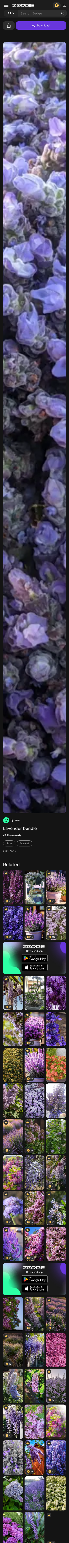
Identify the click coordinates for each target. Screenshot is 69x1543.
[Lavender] (56, 1100)
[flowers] (34, 1350)
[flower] (34, 993)
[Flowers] (13, 1029)
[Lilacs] (34, 1422)
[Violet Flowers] (56, 993)
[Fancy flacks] (13, 1172)
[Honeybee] (56, 1029)
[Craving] (34, 1386)
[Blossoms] (56, 1065)
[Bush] (56, 1493)
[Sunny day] (56, 1422)
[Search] (62, 13)
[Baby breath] (34, 1100)
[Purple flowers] (13, 1386)
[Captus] (34, 887)
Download (43, 25)
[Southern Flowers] (56, 1244)
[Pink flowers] (56, 1350)
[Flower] (13, 1493)
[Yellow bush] (13, 1065)
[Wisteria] (34, 1172)
